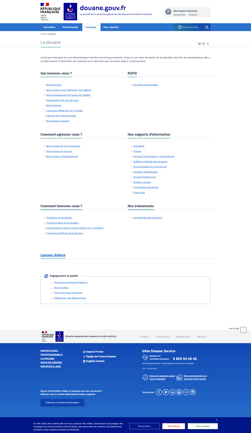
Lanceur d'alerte (53, 255)
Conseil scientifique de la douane (64, 233)
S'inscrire (193, 14)
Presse (137, 151)
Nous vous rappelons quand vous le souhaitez (162, 377)
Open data (139, 192)
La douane (47, 358)
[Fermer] (216, 418)
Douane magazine (143, 177)
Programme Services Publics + (71, 282)
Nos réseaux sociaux (57, 121)
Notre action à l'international (62, 156)
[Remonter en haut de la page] (243, 330)
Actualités (139, 146)
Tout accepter (203, 426)
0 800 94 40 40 (185, 358)
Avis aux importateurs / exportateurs (153, 156)
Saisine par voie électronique (70, 298)
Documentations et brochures (150, 166)
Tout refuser (174, 426)
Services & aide (51, 366)
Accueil (43, 34)
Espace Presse (94, 351)
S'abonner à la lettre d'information (62, 402)
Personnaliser (144, 426)
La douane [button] (90, 27)
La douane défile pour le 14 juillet (64, 110)
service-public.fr (163, 336)
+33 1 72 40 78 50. (149, 368)
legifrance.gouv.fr (183, 336)
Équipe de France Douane (101, 356)
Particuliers (49, 351)
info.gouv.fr (145, 336)
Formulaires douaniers (145, 187)
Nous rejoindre (111, 27)
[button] (199, 43)
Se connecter (179, 14)
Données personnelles (145, 84)
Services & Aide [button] (190, 27)
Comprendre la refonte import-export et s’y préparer (75, 228)
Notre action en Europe (59, 151)
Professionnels (52, 354)
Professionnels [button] (70, 27)
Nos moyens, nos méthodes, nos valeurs (68, 90)
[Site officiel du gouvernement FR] (50, 11)
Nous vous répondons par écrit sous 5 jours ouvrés (195, 377)
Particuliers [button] (49, 27)
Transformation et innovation (62, 222)
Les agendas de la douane (147, 217)
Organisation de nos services (62, 100)
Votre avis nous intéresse (68, 292)
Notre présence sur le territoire (63, 146)
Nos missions (53, 84)
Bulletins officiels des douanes (150, 161)
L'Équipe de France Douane (61, 115)
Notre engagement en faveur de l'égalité (68, 95)
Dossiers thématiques (145, 172)
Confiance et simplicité (59, 217)
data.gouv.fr (201, 336)
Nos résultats (61, 287)
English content (142, 182)
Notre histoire (53, 105)
